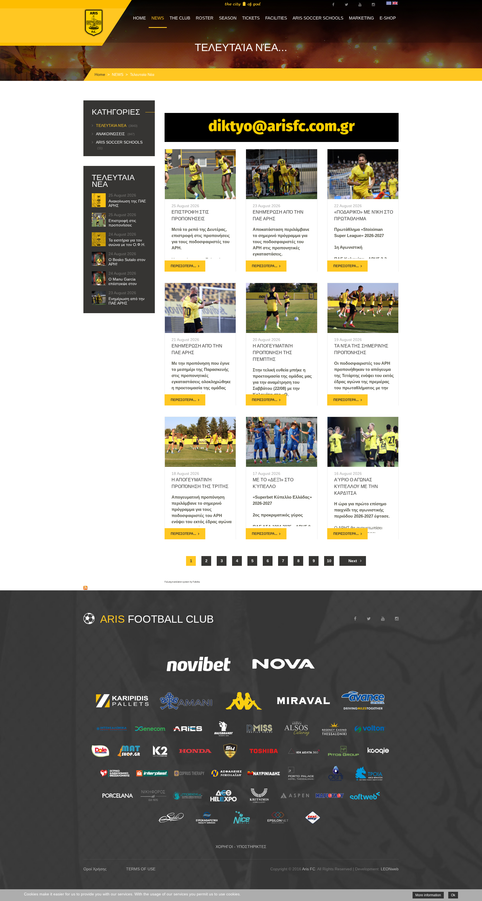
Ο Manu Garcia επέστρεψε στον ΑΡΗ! (123, 283)
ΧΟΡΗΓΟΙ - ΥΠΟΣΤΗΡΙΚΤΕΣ (241, 846)
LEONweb (390, 869)
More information (428, 895)
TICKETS (251, 18)
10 (329, 561)
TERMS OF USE (140, 869)
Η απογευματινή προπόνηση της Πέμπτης (273, 353)
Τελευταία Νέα (117, 125)
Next (352, 561)
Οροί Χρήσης (95, 869)
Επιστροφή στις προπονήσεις (122, 222)
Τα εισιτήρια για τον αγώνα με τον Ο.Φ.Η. (127, 242)
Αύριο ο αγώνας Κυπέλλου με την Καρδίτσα (356, 486)
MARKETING (361, 18)
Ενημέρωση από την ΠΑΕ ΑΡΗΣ (126, 300)
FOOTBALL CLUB (157, 619)
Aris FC (308, 869)
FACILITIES (276, 18)
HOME (139, 18)
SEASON (228, 18)
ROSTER (204, 18)
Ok (453, 895)
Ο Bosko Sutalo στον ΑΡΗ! (127, 261)
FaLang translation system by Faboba (182, 582)
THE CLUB (180, 18)
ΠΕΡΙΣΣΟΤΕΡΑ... (183, 266)
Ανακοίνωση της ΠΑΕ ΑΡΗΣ (127, 203)
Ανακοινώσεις (115, 134)
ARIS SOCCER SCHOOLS (318, 18)
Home (100, 74)
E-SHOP (388, 18)
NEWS (157, 18)
